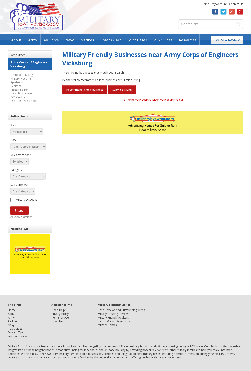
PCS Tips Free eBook (23, 101)
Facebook (215, 12)
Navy (69, 40)
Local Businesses (21, 93)
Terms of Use (60, 317)
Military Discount (26, 199)
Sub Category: (19, 184)
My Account (219, 4)
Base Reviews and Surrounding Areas (121, 310)
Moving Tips (15, 332)
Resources (187, 40)
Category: (16, 170)
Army (32, 40)
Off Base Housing (21, 75)
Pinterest (240, 12)
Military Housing (20, 78)
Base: (13, 140)
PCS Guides (163, 40)
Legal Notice (59, 321)
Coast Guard (111, 40)
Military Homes (107, 325)
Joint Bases (137, 40)
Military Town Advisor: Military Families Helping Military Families (36, 16)
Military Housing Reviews (113, 314)
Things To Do (19, 89)
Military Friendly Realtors (113, 317)
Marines (87, 40)
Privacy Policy (60, 314)
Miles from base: (21, 155)
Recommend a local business (84, 89)
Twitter (223, 12)
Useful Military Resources (114, 321)
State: (14, 125)
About (16, 40)
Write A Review (227, 40)
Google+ (232, 12)
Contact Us (236, 4)
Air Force (51, 40)
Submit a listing (122, 89)
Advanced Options (21, 217)
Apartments (17, 82)
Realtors (15, 86)
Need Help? (58, 310)
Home (205, 4)
